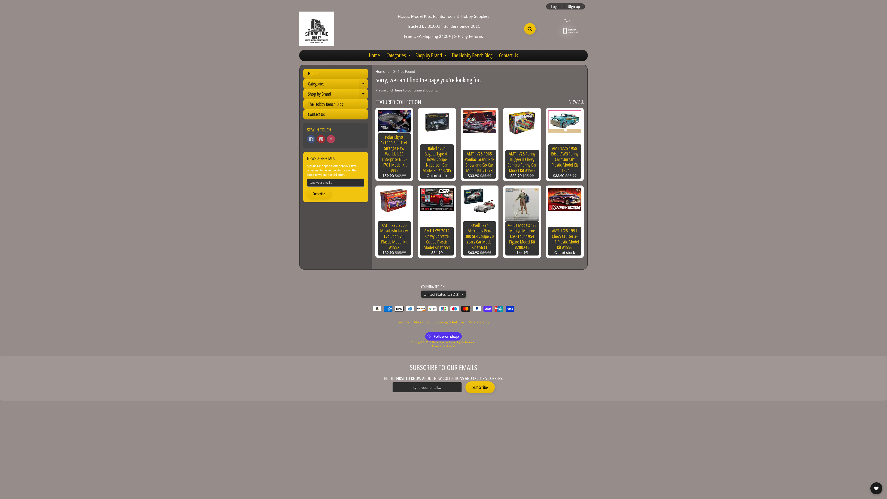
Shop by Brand (432, 56)
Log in (556, 6)
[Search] (530, 29)
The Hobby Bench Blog (472, 55)
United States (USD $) (441, 294)
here (398, 90)
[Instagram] (331, 139)
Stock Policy (479, 322)
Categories (399, 56)
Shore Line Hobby (442, 342)
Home (374, 55)
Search (403, 322)
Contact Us (508, 55)
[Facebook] (311, 139)
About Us (421, 322)
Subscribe (319, 193)
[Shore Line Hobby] (316, 29)
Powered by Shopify (443, 346)
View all (576, 102)
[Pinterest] (321, 139)
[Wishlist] (876, 488)
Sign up (574, 6)
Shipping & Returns (449, 322)
